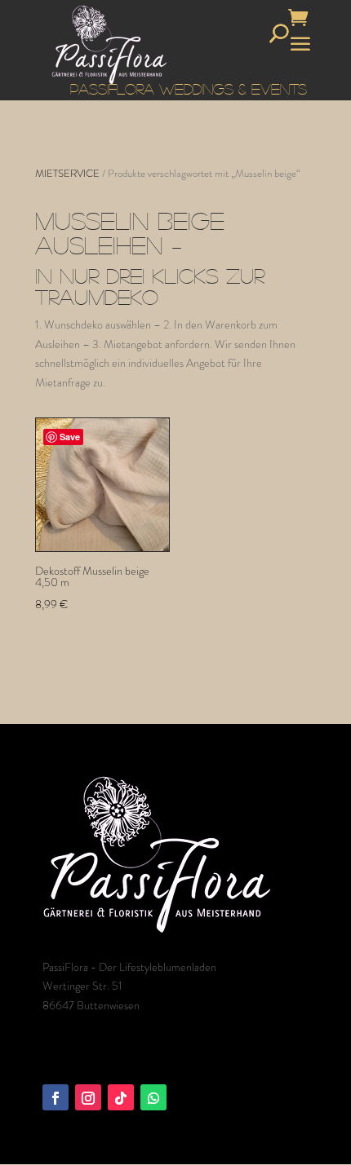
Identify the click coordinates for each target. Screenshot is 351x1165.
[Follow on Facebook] (55, 1097)
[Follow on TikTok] (121, 1097)
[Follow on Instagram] (88, 1097)
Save (70, 436)
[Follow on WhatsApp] (153, 1097)
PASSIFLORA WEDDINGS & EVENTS (188, 89)
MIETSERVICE (67, 173)
